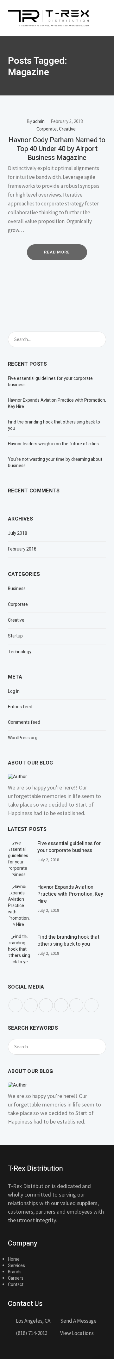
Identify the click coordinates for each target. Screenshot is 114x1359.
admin (39, 121)
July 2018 (17, 533)
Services (16, 1265)
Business (17, 589)
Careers (15, 1278)
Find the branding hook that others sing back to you (54, 425)
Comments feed (24, 722)
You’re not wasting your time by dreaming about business (55, 462)
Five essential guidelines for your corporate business (50, 381)
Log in (14, 691)
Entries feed (20, 707)
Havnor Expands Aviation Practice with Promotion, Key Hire (57, 403)
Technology (19, 652)
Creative (67, 129)
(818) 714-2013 (32, 1333)
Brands (15, 1272)
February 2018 (22, 549)
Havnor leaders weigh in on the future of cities (53, 444)
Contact (15, 1284)
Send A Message (78, 1320)
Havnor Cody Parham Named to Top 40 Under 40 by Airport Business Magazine (57, 149)
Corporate (46, 129)
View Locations (76, 1333)
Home (14, 1259)
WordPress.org (22, 737)
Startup (15, 636)
